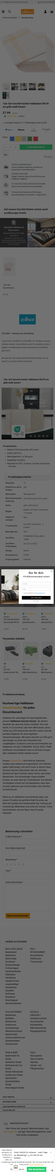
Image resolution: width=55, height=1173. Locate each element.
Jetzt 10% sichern (36, 598)
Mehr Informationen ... (37, 1165)
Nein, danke (36, 600)
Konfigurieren (17, 1169)
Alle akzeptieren (36, 1169)
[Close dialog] (52, 571)
